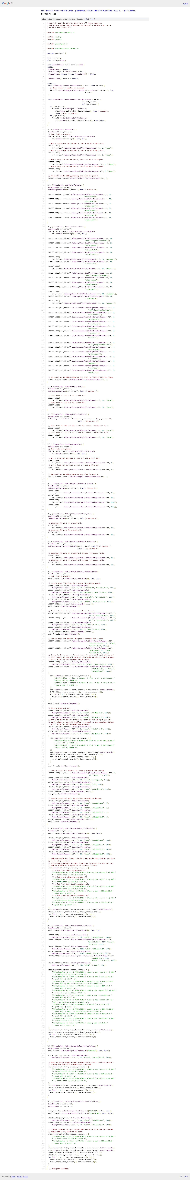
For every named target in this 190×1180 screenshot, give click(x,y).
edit (92, 19)
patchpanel (129, 10)
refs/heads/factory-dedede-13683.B (103, 10)
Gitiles (13, 1176)
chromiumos (67, 10)
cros (57, 10)
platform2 (80, 10)
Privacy (19, 1176)
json (186, 1176)
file (86, 19)
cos (42, 10)
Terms (25, 1176)
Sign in (185, 3)
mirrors (49, 10)
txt (180, 1176)
